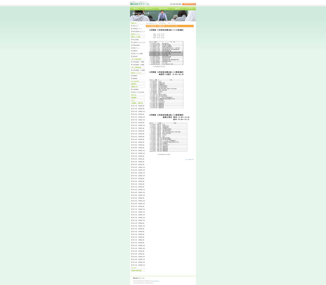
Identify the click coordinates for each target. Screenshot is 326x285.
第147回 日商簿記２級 (139, 150)
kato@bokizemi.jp (155, 280)
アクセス (190, 8)
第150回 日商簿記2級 (138, 133)
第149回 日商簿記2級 (138, 139)
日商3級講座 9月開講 (138, 64)
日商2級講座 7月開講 (138, 62)
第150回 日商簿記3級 (138, 136)
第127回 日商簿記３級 (139, 265)
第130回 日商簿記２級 (139, 245)
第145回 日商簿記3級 (138, 164)
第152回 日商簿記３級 (139, 125)
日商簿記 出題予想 (137, 103)
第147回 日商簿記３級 (139, 153)
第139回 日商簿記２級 (139, 195)
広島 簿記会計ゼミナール (140, 4)
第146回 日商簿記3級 (138, 159)
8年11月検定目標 (136, 59)
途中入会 (133, 95)
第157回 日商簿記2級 (138, 105)
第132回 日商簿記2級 (138, 234)
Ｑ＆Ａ (133, 100)
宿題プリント (136, 48)
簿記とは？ (136, 25)
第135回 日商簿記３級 (139, 220)
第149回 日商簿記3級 (138, 142)
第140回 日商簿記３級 (139, 192)
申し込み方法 (135, 81)
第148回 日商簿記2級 (138, 145)
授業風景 (135, 78)
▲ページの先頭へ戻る (189, 159)
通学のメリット (149, 8)
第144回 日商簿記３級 (139, 170)
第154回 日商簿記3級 (138, 114)
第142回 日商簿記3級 (138, 181)
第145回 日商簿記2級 (138, 161)
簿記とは (136, 8)
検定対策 (135, 56)
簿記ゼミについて (136, 73)
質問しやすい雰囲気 (138, 53)
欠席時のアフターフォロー (139, 43)
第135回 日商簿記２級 (139, 217)
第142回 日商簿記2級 (138, 178)
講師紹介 (135, 75)
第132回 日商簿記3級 (138, 237)
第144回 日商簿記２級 (139, 167)
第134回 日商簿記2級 (138, 223)
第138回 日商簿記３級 (139, 203)
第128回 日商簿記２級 (139, 256)
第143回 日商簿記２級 (139, 173)
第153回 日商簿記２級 (139, 117)
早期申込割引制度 (136, 270)
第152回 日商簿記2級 (138, 122)
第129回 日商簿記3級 (138, 254)
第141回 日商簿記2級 (138, 184)
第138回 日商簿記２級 (139, 200)
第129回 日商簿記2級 (138, 251)
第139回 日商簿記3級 (138, 198)
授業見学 (133, 84)
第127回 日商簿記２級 (139, 262)
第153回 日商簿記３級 (139, 119)
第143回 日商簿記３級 (139, 175)
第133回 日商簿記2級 (138, 228)
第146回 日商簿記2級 (138, 156)
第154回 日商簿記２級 (139, 111)
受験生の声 (134, 86)
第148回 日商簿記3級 (138, 147)
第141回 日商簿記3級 (138, 186)
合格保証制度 (136, 45)
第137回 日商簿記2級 (138, 206)
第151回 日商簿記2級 (138, 128)
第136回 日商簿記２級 (139, 212)
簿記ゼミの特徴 (163, 8)
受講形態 (177, 8)
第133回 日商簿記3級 (138, 231)
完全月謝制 (136, 39)
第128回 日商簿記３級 (139, 259)
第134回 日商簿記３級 (139, 226)
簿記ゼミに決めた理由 (138, 92)
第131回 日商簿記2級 (138, 240)
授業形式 (135, 50)
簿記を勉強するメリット (139, 31)
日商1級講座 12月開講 (139, 70)
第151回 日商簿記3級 (138, 131)
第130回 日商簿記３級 (139, 248)
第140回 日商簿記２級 (139, 189)
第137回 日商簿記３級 (139, 209)
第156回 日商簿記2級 (138, 108)
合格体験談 (136, 89)
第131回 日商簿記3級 (138, 242)
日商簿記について (137, 28)
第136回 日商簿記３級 (139, 214)
